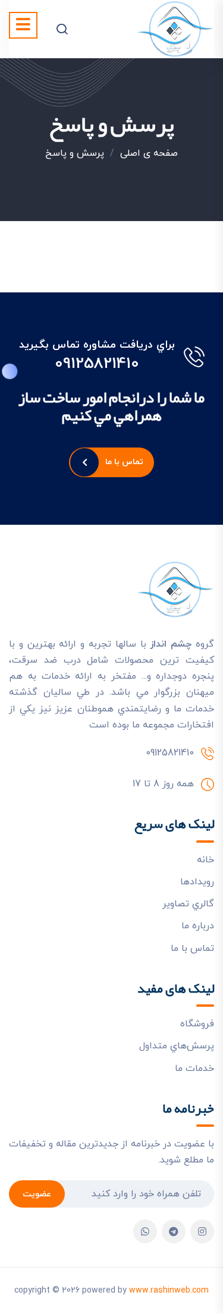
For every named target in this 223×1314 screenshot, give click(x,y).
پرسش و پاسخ (74, 153)
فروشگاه (197, 1024)
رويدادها (197, 881)
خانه (205, 859)
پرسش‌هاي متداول (176, 1046)
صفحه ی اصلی (149, 153)
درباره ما (197, 925)
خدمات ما (194, 1068)
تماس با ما (124, 462)
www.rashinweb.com (169, 1290)
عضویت (37, 1194)
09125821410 (97, 364)
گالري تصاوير (188, 903)
